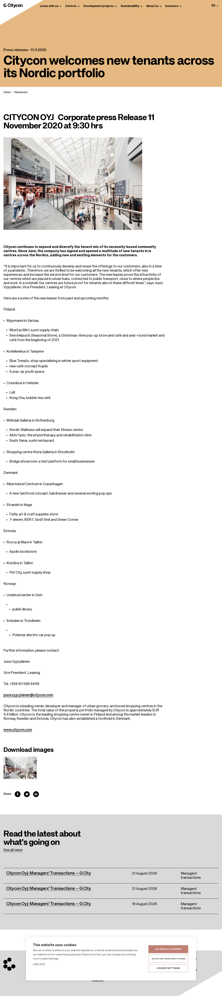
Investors (98, 980)
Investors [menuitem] (171, 6)
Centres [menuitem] (70, 6)
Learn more (39, 964)
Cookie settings (168, 968)
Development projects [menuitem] (98, 6)
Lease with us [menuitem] (49, 6)
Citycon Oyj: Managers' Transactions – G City (48, 873)
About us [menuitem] (152, 6)
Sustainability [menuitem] (130, 6)
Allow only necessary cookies (169, 959)
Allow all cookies (168, 949)
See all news (13, 850)
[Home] (13, 5)
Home (7, 92)
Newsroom (21, 92)
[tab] (215, 5)
